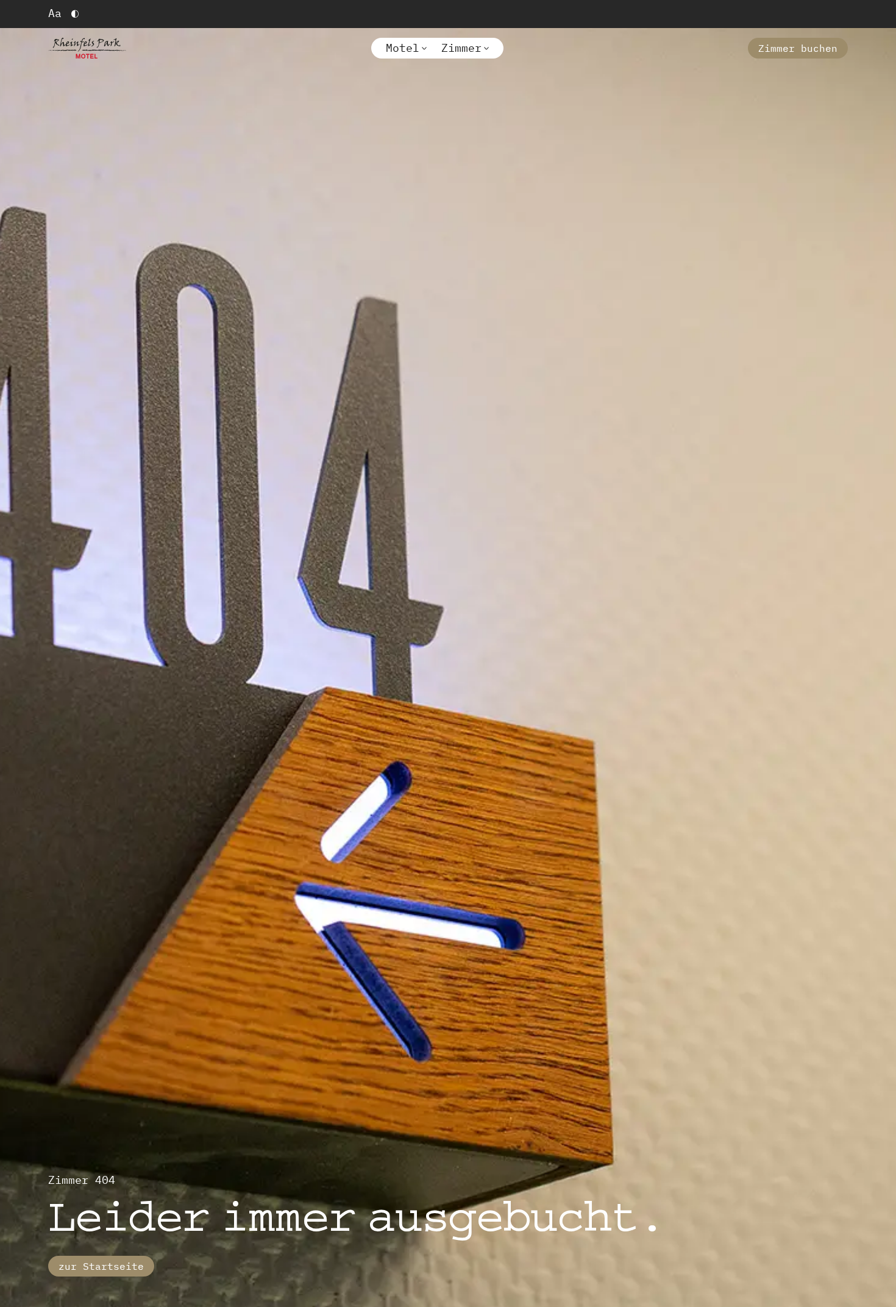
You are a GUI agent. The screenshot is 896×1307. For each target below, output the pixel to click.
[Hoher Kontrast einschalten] (75, 14)
